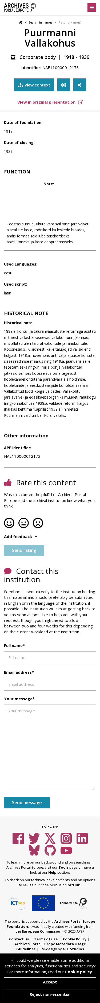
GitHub (74, 885)
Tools (63, 867)
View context (37, 85)
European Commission (42, 931)
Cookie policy (78, 971)
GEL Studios (73, 949)
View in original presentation (47, 102)
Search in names (40, 22)
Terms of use (46, 939)
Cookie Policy (74, 939)
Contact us (19, 939)
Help (52, 872)
